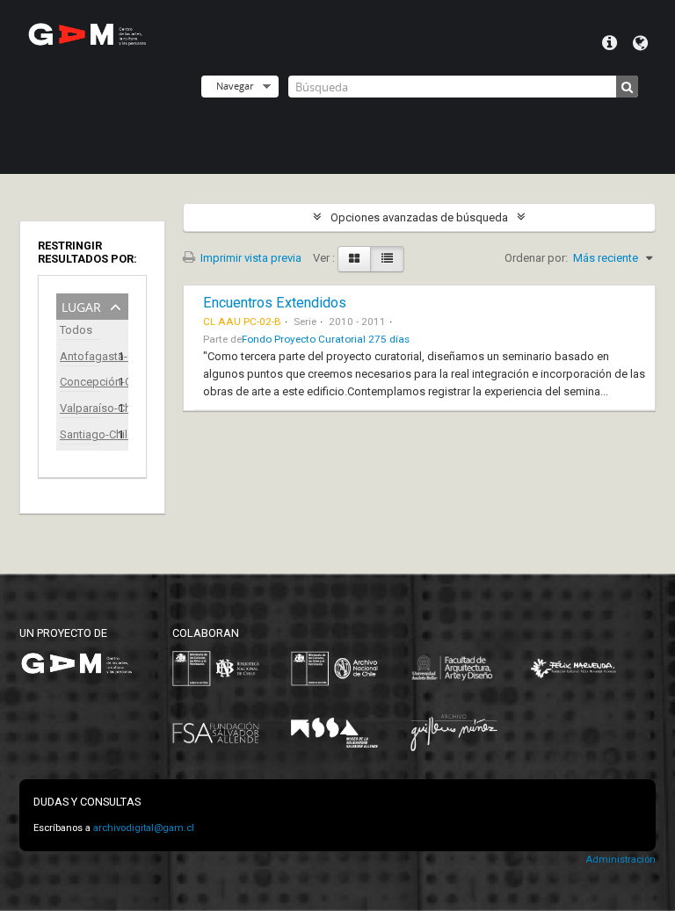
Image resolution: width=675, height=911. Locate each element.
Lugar (81, 305)
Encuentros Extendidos (274, 302)
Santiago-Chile (80, 434)
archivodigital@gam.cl (143, 828)
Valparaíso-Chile (80, 408)
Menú (609, 43)
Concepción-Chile (80, 381)
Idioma (640, 43)
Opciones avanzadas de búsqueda (419, 217)
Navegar (234, 85)
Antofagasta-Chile (80, 356)
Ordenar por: (536, 257)
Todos (76, 329)
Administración (620, 859)
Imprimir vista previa (249, 257)
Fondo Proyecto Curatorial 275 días (326, 339)
